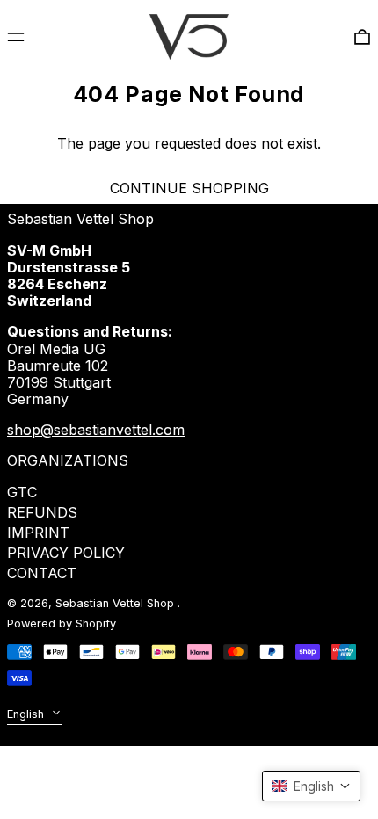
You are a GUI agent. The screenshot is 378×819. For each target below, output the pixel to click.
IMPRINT (38, 532)
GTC (22, 492)
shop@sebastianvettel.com (96, 429)
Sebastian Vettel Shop (80, 219)
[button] (311, 786)
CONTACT (41, 573)
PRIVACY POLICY (66, 553)
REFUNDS (42, 512)
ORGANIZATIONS (67, 460)
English (27, 714)
